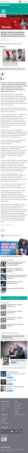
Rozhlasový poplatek (20, 414)
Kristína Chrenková (9, 225)
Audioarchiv (19, 7)
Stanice (3, 408)
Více (22, 16)
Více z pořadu (5, 302)
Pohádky (4, 247)
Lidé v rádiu (17, 408)
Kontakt (16, 412)
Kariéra (16, 410)
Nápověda (17, 406)
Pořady (16, 16)
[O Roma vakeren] (14, 23)
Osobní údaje (9, 449)
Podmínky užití (17, 449)
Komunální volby (5, 406)
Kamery (25, 7)
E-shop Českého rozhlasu (9, 333)
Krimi (12, 244)
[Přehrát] (2, 74)
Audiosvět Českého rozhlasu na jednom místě (11, 256)
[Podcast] (1, 79)
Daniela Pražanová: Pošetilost (15, 288)
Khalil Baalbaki (6, 65)
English (23, 449)
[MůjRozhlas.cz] (2, 46)
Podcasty (3, 421)
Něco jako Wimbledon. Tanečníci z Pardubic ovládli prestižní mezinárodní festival (16, 263)
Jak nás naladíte (19, 404)
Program (13, 7)
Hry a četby (4, 244)
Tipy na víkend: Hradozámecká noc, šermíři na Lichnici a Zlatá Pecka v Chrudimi (17, 277)
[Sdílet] (3, 79)
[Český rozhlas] (5, 1)
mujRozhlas (4, 240)
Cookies (3, 449)
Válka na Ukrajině (5, 404)
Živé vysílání (5, 250)
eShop (2, 410)
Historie (3, 16)
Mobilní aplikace (5, 423)
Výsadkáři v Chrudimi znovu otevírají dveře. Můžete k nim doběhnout (15, 270)
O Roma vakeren (5, 40)
